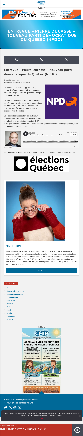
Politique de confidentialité (20, 403)
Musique (10, 304)
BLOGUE (10, 319)
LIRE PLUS (41, 271)
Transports (11, 316)
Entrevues (10, 288)
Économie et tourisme (15, 294)
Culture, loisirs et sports (15, 291)
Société (9, 313)
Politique (10, 307)
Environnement (12, 297)
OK (42, 418)
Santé (9, 310)
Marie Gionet (15, 246)
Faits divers (11, 300)
